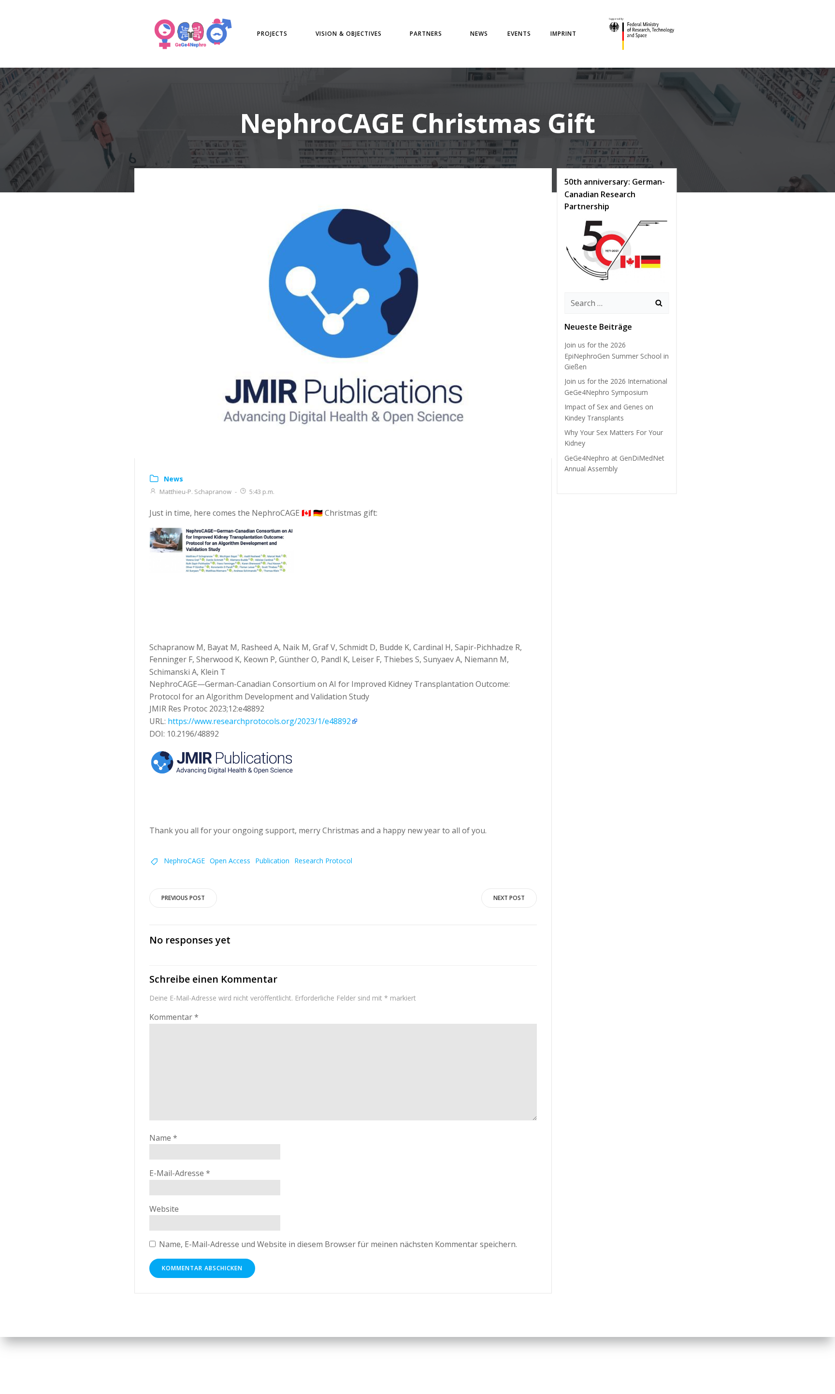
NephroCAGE (184, 860)
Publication (272, 860)
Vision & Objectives (349, 33)
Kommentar (174, 1017)
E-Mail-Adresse (179, 1173)
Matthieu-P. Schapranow (195, 491)
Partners (426, 33)
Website (164, 1209)
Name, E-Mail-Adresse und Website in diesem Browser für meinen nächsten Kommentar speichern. (338, 1244)
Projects (272, 33)
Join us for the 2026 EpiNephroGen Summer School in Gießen (616, 355)
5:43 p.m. (261, 491)
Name (163, 1138)
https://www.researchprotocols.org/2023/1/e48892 (259, 721)
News (479, 33)
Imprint (563, 33)
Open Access (230, 860)
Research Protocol (323, 860)
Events (519, 33)
